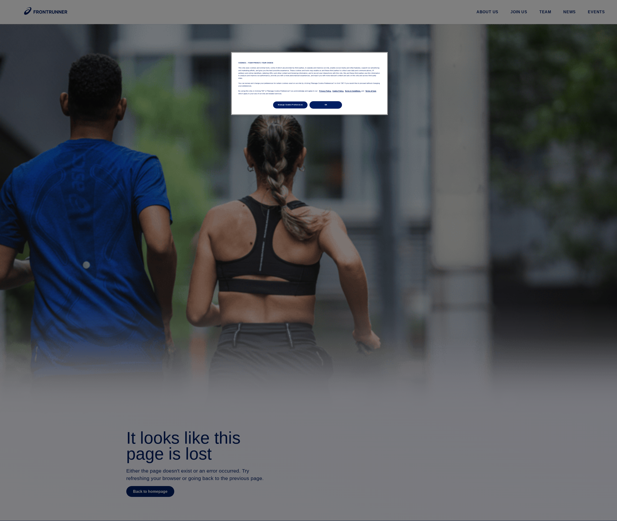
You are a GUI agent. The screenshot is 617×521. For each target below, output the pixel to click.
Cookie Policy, (338, 91)
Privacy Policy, (325, 91)
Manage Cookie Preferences (290, 105)
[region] (309, 83)
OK (326, 105)
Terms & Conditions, (353, 91)
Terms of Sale (370, 91)
